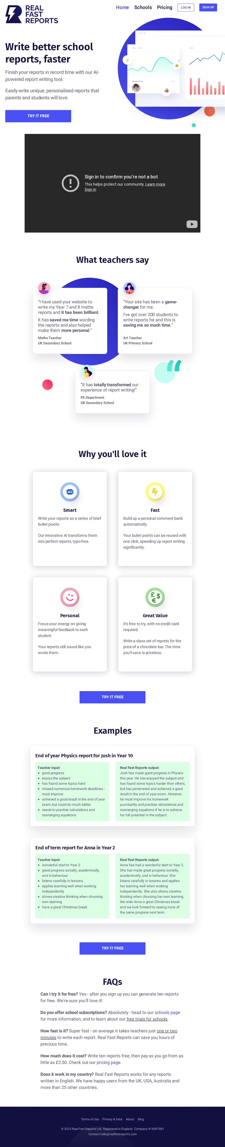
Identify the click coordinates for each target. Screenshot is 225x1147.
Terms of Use (90, 1119)
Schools (143, 7)
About (130, 1119)
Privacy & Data (112, 1119)
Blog (141, 1119)
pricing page (108, 1062)
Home (122, 7)
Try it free (38, 116)
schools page (167, 1012)
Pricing (164, 7)
